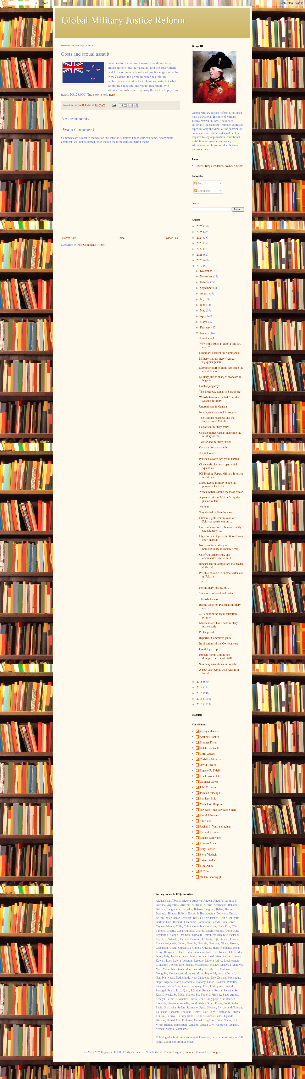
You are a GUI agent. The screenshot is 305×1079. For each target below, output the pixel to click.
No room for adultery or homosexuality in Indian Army (218, 547)
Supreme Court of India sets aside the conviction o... (221, 369)
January (205, 333)
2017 (199, 687)
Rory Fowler (207, 849)
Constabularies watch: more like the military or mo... (220, 434)
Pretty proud (206, 632)
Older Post (172, 238)
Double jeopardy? (209, 386)
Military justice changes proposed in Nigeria (220, 378)
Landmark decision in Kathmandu (219, 353)
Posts (200, 183)
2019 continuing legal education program (218, 615)
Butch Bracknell (209, 748)
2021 (199, 254)
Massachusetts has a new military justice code (218, 624)
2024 (199, 237)
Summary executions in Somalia (218, 664)
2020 (199, 260)
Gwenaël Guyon (209, 782)
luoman (189, 1052)
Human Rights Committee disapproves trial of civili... (216, 656)
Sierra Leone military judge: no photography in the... (217, 484)
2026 (199, 226)
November (206, 276)
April (203, 316)
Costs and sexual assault (213, 447)
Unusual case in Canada (213, 406)
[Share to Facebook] (133, 105)
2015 (199, 699)
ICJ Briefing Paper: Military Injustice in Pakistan (221, 475)
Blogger (215, 1052)
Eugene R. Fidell (210, 770)
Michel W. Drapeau (211, 804)
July (203, 299)
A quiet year (206, 453)
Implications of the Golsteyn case (218, 643)
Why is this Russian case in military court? (220, 345)
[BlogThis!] (125, 105)
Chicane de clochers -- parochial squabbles (218, 466)
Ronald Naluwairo (210, 838)
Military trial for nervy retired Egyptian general (216, 360)
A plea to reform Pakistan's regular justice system (219, 499)
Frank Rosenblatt (210, 776)
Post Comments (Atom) (91, 245)
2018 (199, 682)
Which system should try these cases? (221, 492)
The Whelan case (209, 599)
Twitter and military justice (215, 442)
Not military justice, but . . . (215, 588)
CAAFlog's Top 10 (210, 649)
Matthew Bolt (208, 798)
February (205, 327)
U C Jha (204, 871)
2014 (199, 704)
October (205, 282)
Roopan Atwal (208, 843)
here (112, 94)
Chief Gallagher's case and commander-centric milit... (216, 556)
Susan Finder (207, 860)
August (204, 293)
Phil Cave (205, 821)
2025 (199, 232)
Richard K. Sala (209, 832)
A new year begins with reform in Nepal (219, 671)
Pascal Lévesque (209, 815)
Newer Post (69, 238)
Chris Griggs (207, 754)
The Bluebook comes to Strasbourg (219, 391)
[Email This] (121, 105)
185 (201, 582)
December (206, 271)
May (203, 310)
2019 (199, 266)
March (204, 322)
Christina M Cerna (210, 759)
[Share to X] (129, 105)
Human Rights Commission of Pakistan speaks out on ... (217, 519)
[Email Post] (114, 105)
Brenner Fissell (208, 742)
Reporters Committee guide (215, 638)
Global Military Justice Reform (123, 19)
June (203, 305)
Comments (203, 191)
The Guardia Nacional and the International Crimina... (216, 419)
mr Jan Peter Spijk (211, 877)
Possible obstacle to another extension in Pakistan (221, 574)
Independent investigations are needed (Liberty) (221, 565)
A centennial (206, 338)
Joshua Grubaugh (210, 793)
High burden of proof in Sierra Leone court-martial (221, 538)
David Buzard (208, 765)
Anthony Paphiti (209, 737)
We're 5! (204, 507)
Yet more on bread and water (216, 593)
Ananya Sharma (209, 731)
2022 (199, 249)
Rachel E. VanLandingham (215, 826)
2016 (199, 693)
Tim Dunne (206, 866)
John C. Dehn (208, 787)
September (206, 288)
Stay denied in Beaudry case (215, 512)
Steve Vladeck (208, 854)
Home (120, 238)
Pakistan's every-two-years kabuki (219, 459)
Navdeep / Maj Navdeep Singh (218, 810)
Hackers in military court (214, 427)
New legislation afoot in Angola (218, 412)
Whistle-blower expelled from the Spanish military (219, 399)
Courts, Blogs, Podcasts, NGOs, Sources (219, 166)
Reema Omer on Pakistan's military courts (220, 606)
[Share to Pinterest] (137, 105)
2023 (199, 243)
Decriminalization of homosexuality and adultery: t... (220, 528)
